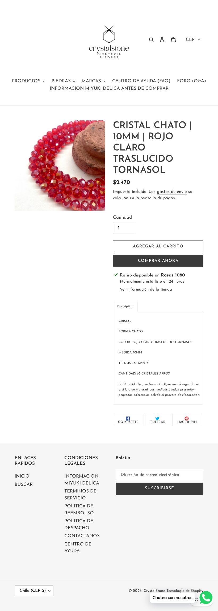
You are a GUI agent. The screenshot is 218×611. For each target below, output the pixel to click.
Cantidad (122, 217)
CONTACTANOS (82, 536)
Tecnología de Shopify (184, 591)
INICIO (22, 476)
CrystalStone (154, 591)
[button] (125, 306)
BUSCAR (24, 484)
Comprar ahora (158, 261)
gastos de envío (172, 192)
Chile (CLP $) (33, 591)
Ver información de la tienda (146, 290)
